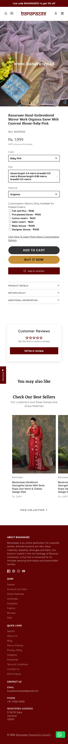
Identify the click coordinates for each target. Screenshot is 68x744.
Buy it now (34, 259)
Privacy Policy (14, 649)
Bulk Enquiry (14, 673)
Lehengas (12, 598)
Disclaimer (12, 659)
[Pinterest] (13, 571)
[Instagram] (18, 571)
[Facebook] (8, 571)
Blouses (11, 612)
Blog (9, 640)
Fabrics (11, 608)
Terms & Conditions (17, 664)
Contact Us (13, 668)
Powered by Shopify (40, 734)
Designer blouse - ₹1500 (25, 229)
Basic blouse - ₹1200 (23, 225)
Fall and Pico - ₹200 (23, 210)
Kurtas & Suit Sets (17, 589)
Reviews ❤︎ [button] (2, 375)
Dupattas (12, 603)
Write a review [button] (34, 351)
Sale (9, 617)
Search (11, 631)
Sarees (11, 584)
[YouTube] (23, 571)
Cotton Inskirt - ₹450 (23, 218)
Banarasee (22, 734)
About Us (12, 635)
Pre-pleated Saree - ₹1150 (26, 214)
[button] (30, 103)
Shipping (12, 654)
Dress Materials (15, 593)
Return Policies (15, 645)
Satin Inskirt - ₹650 (22, 221)
